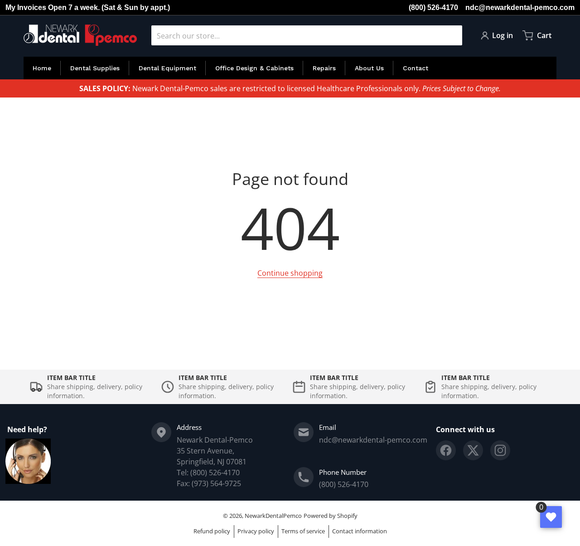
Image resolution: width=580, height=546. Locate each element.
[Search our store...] (452, 35)
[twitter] (473, 450)
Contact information (359, 531)
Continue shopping (290, 273)
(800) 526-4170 (433, 7)
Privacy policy (255, 531)
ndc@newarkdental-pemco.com (520, 7)
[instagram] (500, 450)
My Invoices (25, 7)
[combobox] (306, 35)
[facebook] (446, 450)
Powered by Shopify (331, 516)
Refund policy (211, 531)
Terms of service (303, 531)
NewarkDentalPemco (273, 516)
